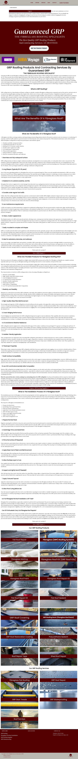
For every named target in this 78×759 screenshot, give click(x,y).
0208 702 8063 (64, 3)
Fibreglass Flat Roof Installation (9, 735)
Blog (49, 2)
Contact (54, 2)
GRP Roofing (4, 733)
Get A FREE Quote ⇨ (39, 253)
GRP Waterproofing (6, 739)
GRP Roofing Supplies (6, 737)
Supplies (37, 2)
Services (43, 2)
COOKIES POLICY (7, 757)
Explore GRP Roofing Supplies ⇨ (39, 103)
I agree (30, 11)
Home (32, 2)
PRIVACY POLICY (6, 755)
